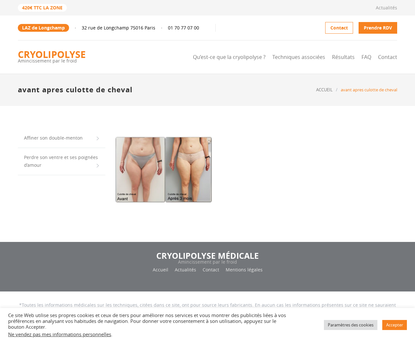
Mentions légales (244, 270)
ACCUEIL (324, 90)
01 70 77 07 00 (183, 28)
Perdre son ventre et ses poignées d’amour (61, 161)
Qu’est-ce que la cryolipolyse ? (229, 57)
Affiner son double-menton (53, 138)
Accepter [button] (394, 325)
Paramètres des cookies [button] (351, 325)
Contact (339, 28)
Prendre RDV (378, 28)
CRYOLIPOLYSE (52, 56)
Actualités (386, 8)
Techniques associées (298, 57)
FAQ (366, 57)
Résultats (343, 57)
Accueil (160, 270)
